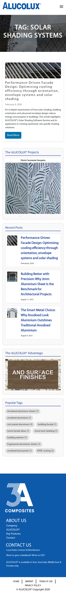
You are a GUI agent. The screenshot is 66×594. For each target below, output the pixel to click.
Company (11, 525)
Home (16, 581)
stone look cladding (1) (46, 431)
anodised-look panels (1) (19, 451)
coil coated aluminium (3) (19, 424)
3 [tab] (25, 216)
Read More (13, 135)
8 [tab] (50, 216)
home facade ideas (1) (18, 431)
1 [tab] (15, 216)
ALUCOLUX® (13, 529)
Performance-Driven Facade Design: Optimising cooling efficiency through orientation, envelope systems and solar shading (32, 91)
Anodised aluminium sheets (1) (22, 411)
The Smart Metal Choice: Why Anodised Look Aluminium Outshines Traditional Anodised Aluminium (38, 320)
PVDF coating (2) (45, 451)
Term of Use (46, 581)
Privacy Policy (33, 585)
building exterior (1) (17, 437)
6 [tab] (40, 216)
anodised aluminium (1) (19, 418)
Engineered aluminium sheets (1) (23, 444)
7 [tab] (45, 216)
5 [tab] (35, 216)
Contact (10, 538)
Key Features (13, 534)
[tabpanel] (33, 186)
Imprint (29, 581)
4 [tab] (30, 216)
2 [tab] (20, 216)
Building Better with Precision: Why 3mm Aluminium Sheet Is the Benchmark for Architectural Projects (37, 284)
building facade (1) (47, 424)
